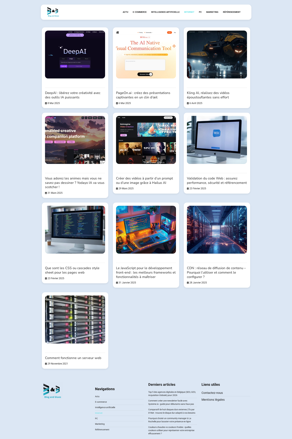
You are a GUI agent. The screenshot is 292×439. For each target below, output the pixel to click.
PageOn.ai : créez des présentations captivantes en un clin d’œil (143, 95)
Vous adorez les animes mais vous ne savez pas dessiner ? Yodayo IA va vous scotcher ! (74, 182)
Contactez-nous (212, 393)
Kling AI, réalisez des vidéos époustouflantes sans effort (208, 95)
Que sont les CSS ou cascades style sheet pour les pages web (72, 270)
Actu (125, 12)
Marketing (212, 12)
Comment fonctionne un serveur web (73, 358)
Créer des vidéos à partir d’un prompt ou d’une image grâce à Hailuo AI (144, 180)
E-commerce (140, 12)
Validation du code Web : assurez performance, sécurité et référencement (217, 180)
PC (200, 12)
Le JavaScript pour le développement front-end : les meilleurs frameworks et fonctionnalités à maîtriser (146, 272)
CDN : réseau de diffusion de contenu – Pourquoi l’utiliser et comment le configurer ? (216, 272)
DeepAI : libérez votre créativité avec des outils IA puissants (72, 95)
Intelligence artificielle (165, 12)
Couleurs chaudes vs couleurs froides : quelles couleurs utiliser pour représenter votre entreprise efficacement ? (171, 430)
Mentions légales (213, 399)
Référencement (232, 12)
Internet (189, 12)
